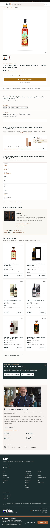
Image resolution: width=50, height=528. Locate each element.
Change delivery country (25, 82)
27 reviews (11, 269)
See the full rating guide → (26, 132)
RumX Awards (5, 480)
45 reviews (34, 269)
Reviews (39, 475)
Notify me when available (26, 79)
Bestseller (5, 475)
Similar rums (37, 88)
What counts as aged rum (19, 232)
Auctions (4, 478)
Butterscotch (22, 114)
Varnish (17, 107)
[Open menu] (4, 4)
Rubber (12, 107)
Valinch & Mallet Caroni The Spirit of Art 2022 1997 (36, 264)
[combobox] (28, 4)
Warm (4, 114)
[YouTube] (9, 467)
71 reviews (34, 305)
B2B (38, 480)
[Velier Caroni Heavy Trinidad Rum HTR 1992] (36, 290)
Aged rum (5, 63)
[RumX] (8, 4)
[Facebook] (4, 467)
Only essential (31, 522)
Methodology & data (42, 477)
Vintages (27, 485)
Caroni (5, 169)
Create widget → (18, 201)
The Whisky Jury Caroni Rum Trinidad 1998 (11, 264)
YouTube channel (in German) (11, 430)
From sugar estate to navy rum (23, 223)
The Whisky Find (7, 173)
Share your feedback (7, 496)
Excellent (10, 71)
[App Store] (43, 512)
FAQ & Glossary (28, 475)
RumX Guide (30, 88)
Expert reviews (28, 477)
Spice (22, 107)
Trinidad (5, 165)
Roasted (5, 107)
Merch (4, 482)
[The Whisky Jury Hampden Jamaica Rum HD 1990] (36, 327)
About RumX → (9, 427)
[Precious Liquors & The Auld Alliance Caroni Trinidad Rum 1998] (13, 327)
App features (40, 478)
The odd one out (18, 230)
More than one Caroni (21, 225)
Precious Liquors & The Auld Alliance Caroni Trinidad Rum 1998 (13, 338)
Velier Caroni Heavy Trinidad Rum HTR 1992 (35, 301)
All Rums (4, 473)
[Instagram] (6, 467)
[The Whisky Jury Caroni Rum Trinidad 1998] (13, 253)
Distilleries (27, 482)
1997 (5, 194)
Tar (9, 107)
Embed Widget (41, 482)
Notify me (43, 275)
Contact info (5, 498)
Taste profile (8, 88)
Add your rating (40, 148)
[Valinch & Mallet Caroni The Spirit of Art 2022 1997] (36, 253)
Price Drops (27, 489)
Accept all (43, 522)
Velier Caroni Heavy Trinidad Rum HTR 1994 (12, 301)
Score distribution (16, 88)
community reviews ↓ (19, 71)
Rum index (27, 487)
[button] (25, 32)
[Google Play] (46, 512)
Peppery (28, 114)
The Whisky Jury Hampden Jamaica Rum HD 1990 (36, 338)
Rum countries (28, 480)
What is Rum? (28, 473)
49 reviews (11, 305)
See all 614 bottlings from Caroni (12, 355)
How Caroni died (20, 226)
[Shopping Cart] (46, 4)
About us (39, 473)
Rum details (23, 88)
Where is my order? (7, 495)
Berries (26, 107)
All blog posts (27, 478)
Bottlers (26, 484)
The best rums (6, 477)
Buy (3, 88)
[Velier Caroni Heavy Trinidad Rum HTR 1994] (13, 290)
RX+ (38, 484)
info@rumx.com (6, 464)
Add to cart (19, 275)
